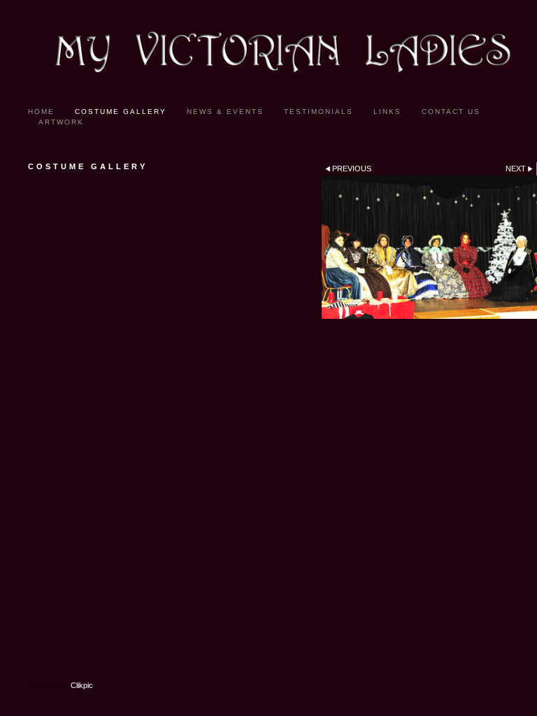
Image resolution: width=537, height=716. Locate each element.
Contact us (451, 111)
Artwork (61, 122)
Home (41, 111)
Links (387, 111)
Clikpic (82, 685)
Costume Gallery (120, 111)
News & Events (225, 111)
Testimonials (318, 111)
